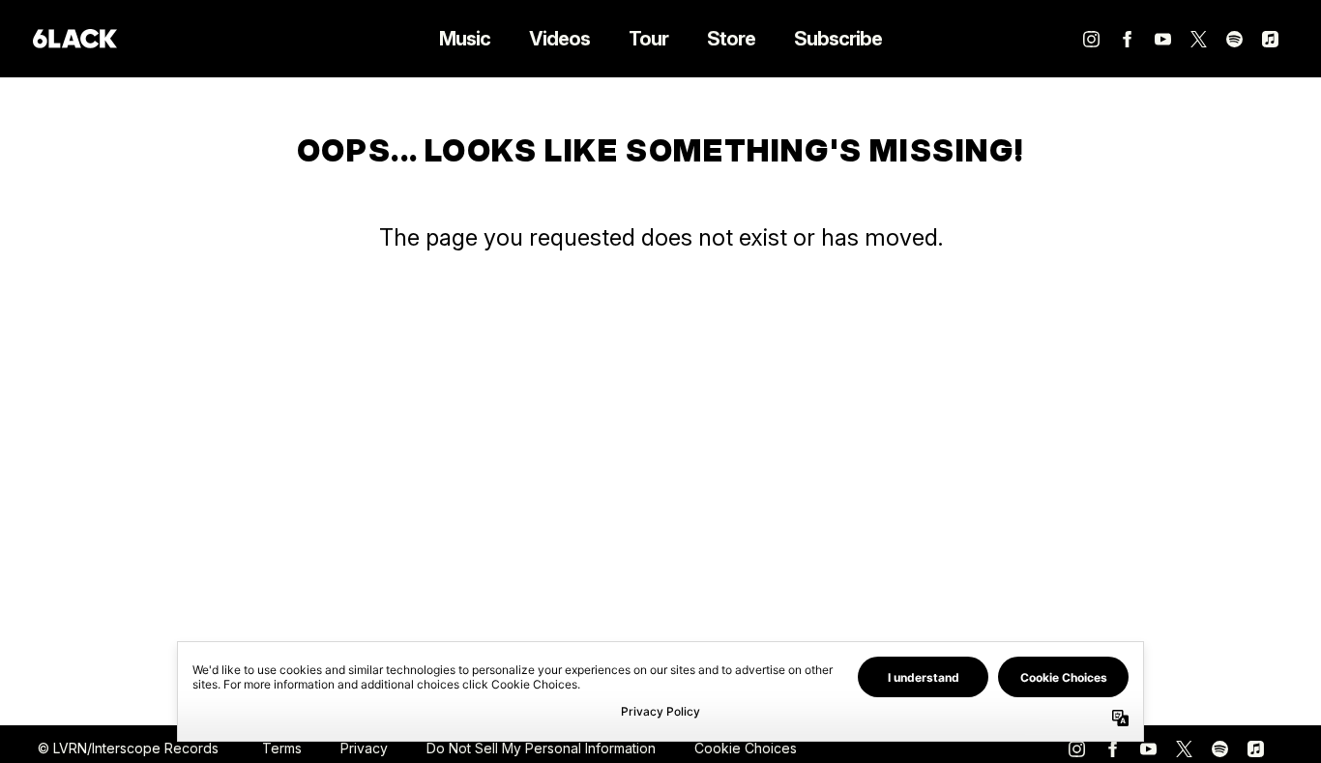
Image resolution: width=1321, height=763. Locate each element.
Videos (559, 38)
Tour (648, 38)
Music (464, 38)
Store (731, 38)
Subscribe (838, 38)
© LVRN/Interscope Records (128, 748)
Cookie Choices (745, 748)
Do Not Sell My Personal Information (541, 748)
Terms (282, 748)
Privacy (364, 748)
